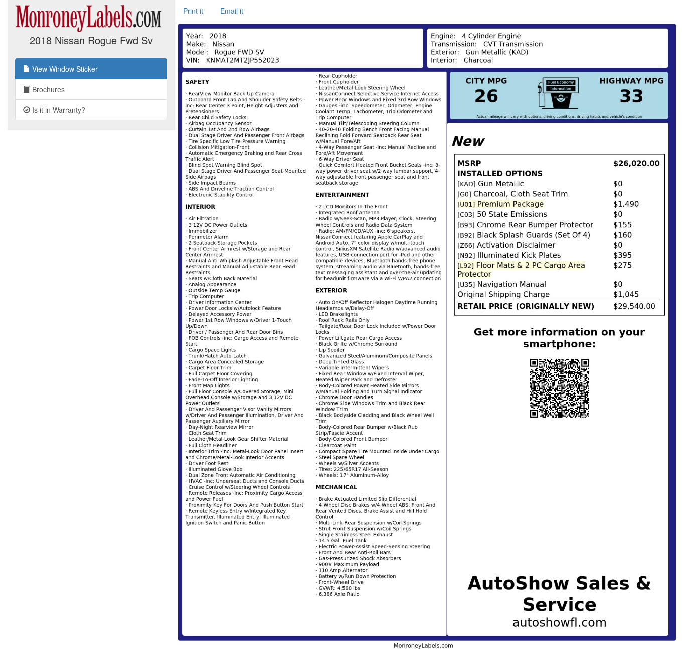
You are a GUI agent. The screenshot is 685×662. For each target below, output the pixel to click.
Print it (193, 11)
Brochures (47, 89)
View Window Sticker (64, 69)
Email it (231, 11)
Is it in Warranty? (57, 110)
